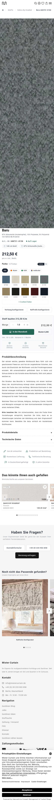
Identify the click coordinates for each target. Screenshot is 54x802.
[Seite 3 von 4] (28, 647)
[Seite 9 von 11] (33, 515)
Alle (5, 270)
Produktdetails (10, 432)
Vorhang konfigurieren (14, 310)
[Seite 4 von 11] (22, 515)
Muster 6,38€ (43, 332)
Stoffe (10, 10)
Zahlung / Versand (10, 722)
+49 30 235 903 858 (38, 548)
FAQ (4, 726)
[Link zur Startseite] (18, 3)
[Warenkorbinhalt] (46, 3)
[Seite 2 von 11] (18, 515)
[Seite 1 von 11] (16, 515)
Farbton (41, 264)
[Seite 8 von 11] (31, 515)
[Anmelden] (39, 3)
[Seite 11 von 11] (37, 515)
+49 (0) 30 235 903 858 (16, 687)
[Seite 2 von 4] (25, 647)
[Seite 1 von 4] (23, 647)
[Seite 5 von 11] (24, 515)
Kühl (25, 270)
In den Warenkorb (20, 332)
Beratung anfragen (27, 555)
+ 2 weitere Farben (25, 302)
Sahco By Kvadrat (24, 10)
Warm (15, 270)
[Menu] (50, 3)
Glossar (5, 730)
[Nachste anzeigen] (49, 497)
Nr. (46, 264)
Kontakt (5, 734)
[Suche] (35, 3)
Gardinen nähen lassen (12, 738)
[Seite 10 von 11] (35, 515)
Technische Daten (11, 439)
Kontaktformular (14, 548)
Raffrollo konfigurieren (39, 310)
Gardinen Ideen (9, 714)
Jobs (4, 710)
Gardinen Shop (8, 706)
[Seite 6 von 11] (27, 515)
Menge (27, 325)
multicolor (36, 270)
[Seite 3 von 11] (20, 515)
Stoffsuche (7, 718)
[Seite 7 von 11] (29, 515)
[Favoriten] (43, 3)
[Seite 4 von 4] (30, 647)
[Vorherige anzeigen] (5, 497)
